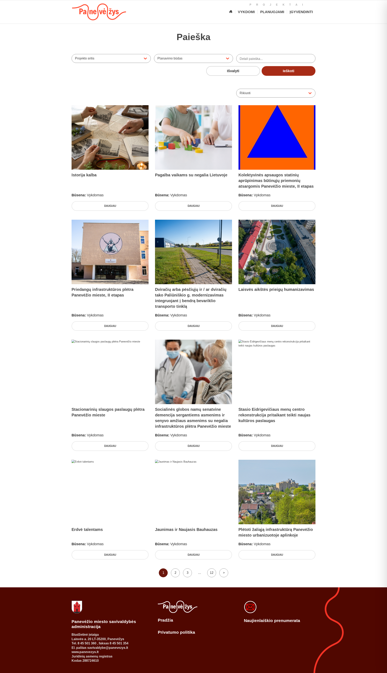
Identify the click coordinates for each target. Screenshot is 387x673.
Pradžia (165, 620)
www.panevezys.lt (85, 652)
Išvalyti (233, 71)
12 (211, 572)
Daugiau (110, 205)
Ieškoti (288, 71)
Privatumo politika (176, 632)
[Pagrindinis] (231, 12)
